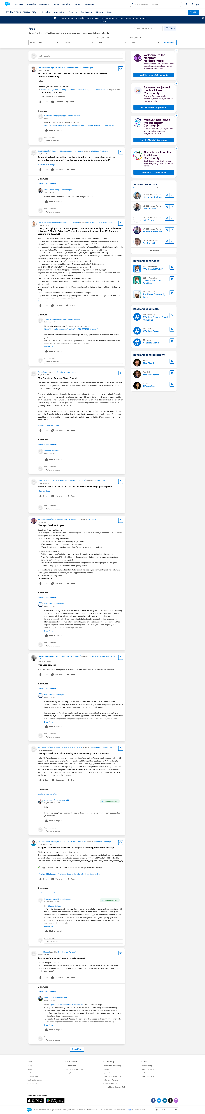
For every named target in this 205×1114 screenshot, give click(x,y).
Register (115, 18)
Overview (46, 12)
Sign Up (193, 12)
